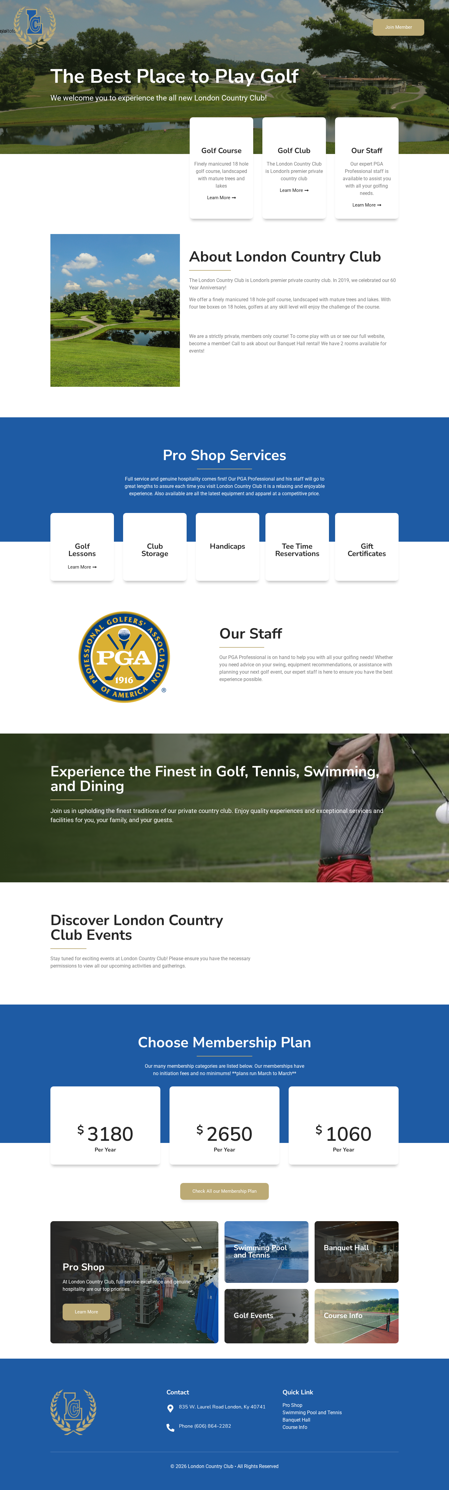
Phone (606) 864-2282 (205, 1426)
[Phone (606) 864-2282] (170, 1428)
